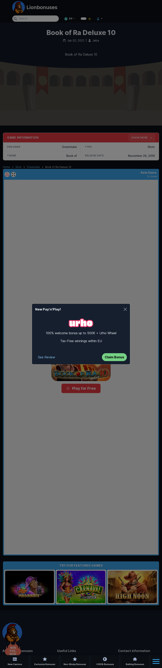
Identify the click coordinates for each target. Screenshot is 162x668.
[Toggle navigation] (156, 661)
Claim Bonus (114, 357)
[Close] (125, 309)
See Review (46, 357)
